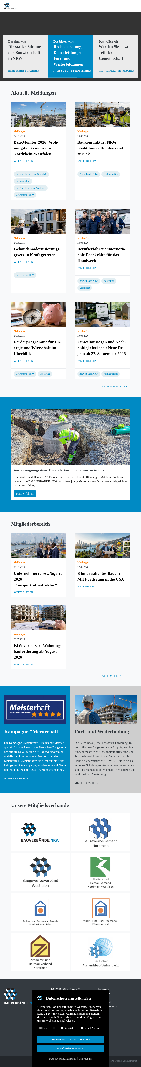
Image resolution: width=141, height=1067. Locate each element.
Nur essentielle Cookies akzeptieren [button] (70, 1039)
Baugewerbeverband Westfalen (31, 188)
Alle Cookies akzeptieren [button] (70, 1048)
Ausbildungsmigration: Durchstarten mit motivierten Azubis (59, 470)
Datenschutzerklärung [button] (62, 1058)
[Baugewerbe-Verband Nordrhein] (100, 832)
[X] (10, 1061)
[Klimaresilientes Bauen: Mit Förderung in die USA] (102, 545)
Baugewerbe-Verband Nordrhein (31, 174)
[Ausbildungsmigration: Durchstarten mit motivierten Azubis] (70, 437)
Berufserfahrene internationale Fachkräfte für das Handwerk (101, 255)
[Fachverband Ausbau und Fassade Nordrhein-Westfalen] (40, 912)
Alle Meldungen (115, 386)
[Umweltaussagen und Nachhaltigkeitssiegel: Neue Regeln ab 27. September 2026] (102, 313)
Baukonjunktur (23, 181)
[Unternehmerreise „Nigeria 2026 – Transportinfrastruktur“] (38, 545)
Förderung (45, 374)
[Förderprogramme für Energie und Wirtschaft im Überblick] (38, 313)
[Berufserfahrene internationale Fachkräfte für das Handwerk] (102, 220)
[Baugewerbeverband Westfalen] (40, 872)
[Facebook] (6, 1061)
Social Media (91, 1028)
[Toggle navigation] (135, 6)
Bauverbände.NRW (25, 195)
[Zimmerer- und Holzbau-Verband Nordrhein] (40, 952)
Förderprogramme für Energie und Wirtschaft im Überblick (37, 348)
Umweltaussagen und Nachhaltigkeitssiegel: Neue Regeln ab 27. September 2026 (101, 348)
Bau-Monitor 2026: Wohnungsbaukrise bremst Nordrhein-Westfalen (36, 148)
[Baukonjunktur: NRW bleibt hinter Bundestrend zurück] (102, 114)
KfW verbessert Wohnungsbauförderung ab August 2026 (38, 651)
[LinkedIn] (15, 1061)
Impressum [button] (85, 1058)
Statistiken (70, 1028)
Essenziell (48, 1028)
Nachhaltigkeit (111, 374)
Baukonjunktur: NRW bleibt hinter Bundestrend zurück (100, 148)
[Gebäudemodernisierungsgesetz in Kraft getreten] (38, 220)
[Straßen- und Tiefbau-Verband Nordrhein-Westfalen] (100, 872)
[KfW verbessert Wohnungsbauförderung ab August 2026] (38, 617)
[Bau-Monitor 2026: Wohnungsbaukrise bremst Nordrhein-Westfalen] (38, 114)
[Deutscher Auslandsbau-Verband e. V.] (100, 952)
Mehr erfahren (16, 778)
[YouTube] (20, 1061)
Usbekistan (84, 288)
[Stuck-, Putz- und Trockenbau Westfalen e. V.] (100, 912)
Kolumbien (109, 281)
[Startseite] (40, 832)
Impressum (103, 989)
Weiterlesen (23, 161)
